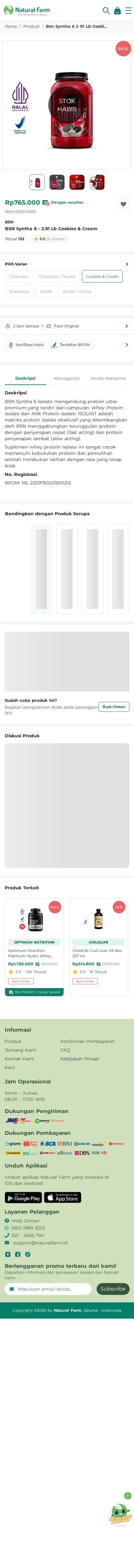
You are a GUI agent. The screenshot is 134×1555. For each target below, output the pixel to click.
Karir (10, 1067)
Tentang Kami (20, 1050)
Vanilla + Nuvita (77, 291)
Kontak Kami (19, 1059)
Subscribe (113, 1289)
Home (11, 26)
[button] (106, 10)
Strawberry (19, 291)
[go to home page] (27, 10)
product (31, 26)
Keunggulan (67, 378)
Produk (13, 1041)
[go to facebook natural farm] (18, 1254)
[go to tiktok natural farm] (28, 1254)
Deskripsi (25, 378)
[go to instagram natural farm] (8, 1254)
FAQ (65, 1050)
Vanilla (46, 291)
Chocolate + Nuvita (57, 276)
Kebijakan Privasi (79, 1059)
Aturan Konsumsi (108, 378)
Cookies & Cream (102, 276)
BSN (9, 222)
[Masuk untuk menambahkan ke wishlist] (123, 204)
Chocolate (18, 276)
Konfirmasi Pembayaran (87, 1041)
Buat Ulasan (114, 706)
